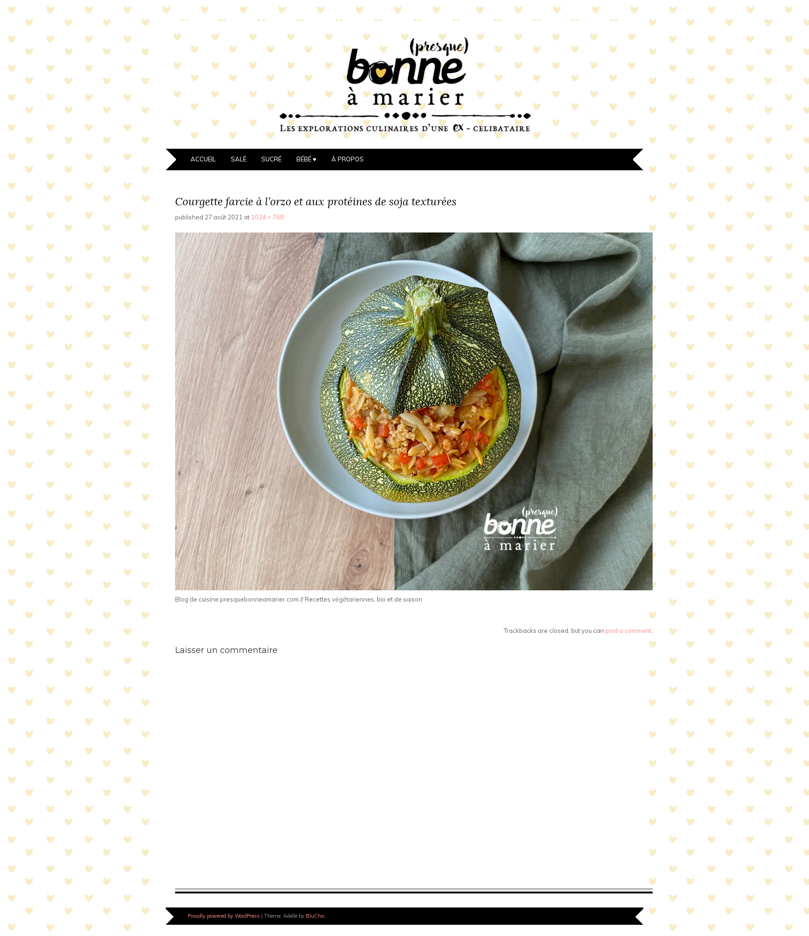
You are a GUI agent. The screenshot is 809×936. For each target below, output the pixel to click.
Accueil (203, 159)
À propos (347, 159)
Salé (238, 159)
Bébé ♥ (306, 159)
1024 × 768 (267, 217)
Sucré (271, 159)
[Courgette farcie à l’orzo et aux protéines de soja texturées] (414, 588)
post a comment (628, 630)
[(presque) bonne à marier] (404, 143)
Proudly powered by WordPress (224, 916)
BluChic (315, 916)
